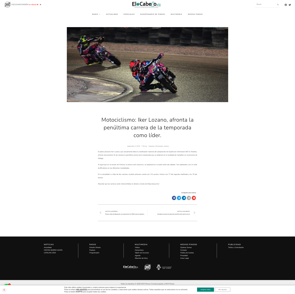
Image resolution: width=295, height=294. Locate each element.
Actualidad (48, 247)
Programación (94, 253)
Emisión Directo (95, 247)
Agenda (137, 255)
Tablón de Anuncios (142, 253)
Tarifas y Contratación (236, 247)
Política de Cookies (187, 253)
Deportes (152, 146)
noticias (166, 146)
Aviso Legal (184, 258)
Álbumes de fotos (141, 258)
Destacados (159, 146)
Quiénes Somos (186, 247)
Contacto (183, 250)
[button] (99, 14)
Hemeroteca (139, 250)
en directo (33, 4)
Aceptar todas (206, 289)
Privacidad (184, 255)
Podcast (92, 250)
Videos (137, 247)
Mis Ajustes (222, 289)
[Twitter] (290, 5)
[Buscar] (277, 4)
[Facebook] (286, 5)
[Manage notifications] (4, 290)
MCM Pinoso (169, 284)
